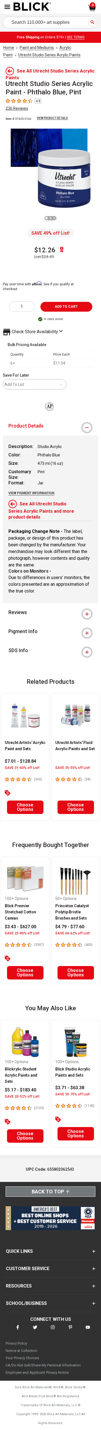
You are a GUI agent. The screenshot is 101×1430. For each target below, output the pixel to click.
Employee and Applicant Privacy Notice (37, 1372)
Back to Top (48, 1192)
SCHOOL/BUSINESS (26, 1303)
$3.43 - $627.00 (20, 926)
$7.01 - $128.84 (20, 761)
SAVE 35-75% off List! (72, 1094)
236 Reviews (17, 108)
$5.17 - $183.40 (20, 1090)
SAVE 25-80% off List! (22, 933)
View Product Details (52, 118)
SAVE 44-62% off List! (72, 933)
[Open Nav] (7, 7)
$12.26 (45, 250)
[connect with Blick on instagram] (52, 1330)
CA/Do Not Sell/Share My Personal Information (43, 1365)
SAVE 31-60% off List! (22, 768)
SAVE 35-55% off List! (72, 768)
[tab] (50, 425)
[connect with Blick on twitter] (35, 1330)
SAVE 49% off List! (50, 233)
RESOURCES (19, 1286)
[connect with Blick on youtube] (87, 1330)
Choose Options (25, 807)
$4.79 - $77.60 (69, 926)
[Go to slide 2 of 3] (50, 218)
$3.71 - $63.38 (69, 1087)
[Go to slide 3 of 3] (54, 218)
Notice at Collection (21, 1351)
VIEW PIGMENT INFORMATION (31, 493)
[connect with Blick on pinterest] (70, 1330)
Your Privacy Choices (22, 1358)
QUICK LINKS (19, 1251)
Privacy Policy (16, 1343)
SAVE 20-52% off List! (22, 1096)
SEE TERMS (75, 37)
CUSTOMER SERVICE (27, 1268)
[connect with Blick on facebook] (17, 1330)
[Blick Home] (32, 7)
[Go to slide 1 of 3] (47, 218)
